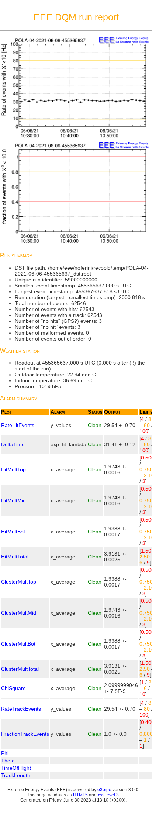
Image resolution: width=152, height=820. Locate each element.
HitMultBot (13, 531)
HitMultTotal (14, 557)
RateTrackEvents (21, 709)
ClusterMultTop (18, 582)
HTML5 (80, 794)
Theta (8, 760)
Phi (4, 753)
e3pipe (104, 789)
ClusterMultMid (18, 613)
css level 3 (108, 794)
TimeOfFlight (16, 768)
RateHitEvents (17, 425)
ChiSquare (13, 688)
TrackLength (15, 775)
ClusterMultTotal (20, 669)
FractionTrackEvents (25, 734)
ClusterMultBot (18, 644)
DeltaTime (13, 444)
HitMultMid (13, 500)
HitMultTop (13, 469)
